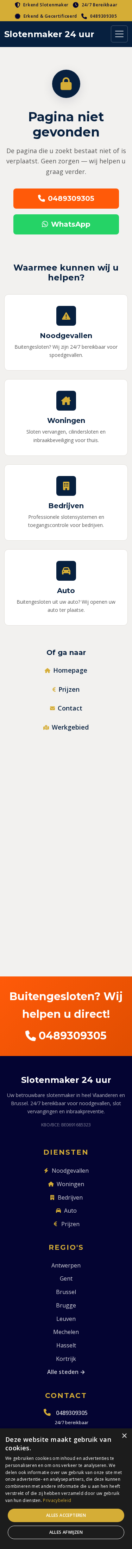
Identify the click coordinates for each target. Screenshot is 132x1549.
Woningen (70, 1184)
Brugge (66, 1305)
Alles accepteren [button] (66, 1515)
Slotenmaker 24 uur (49, 34)
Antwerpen (66, 1265)
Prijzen (69, 689)
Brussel (66, 1292)
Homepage (70, 670)
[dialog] (66, 1488)
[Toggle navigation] (119, 33)
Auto (70, 1210)
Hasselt (66, 1345)
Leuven (66, 1319)
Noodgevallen (70, 1170)
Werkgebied (70, 727)
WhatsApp (70, 224)
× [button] (124, 1436)
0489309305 (103, 16)
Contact (70, 708)
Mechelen (66, 1332)
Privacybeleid (57, 1500)
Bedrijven (70, 1197)
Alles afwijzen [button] (66, 1532)
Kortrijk (66, 1359)
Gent (66, 1278)
